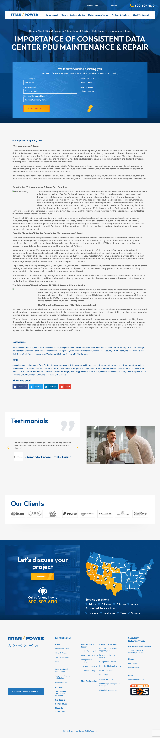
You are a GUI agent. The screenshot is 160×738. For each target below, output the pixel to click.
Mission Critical (132, 368)
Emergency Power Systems (113, 368)
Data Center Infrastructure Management (51, 350)
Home (48, 15)
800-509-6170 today (108, 73)
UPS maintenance (46, 374)
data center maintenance (81, 350)
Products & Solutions (120, 15)
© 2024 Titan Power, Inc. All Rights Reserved (80, 731)
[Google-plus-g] (36, 645)
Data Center (44, 365)
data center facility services (84, 365)
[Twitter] (15, 645)
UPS (22, 374)
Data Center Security (102, 350)
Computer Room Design (70, 347)
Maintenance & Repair (98, 15)
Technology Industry (79, 371)
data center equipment (23, 350)
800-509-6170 (42, 601)
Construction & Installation (73, 15)
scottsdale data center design (56, 371)
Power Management (36, 354)
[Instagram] (20, 645)
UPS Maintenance (80, 354)
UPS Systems (60, 374)
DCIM (115, 350)
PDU (142, 368)
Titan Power (94, 371)
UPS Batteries (31, 374)
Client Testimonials (141, 15)
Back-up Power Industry (23, 347)
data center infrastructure (108, 365)
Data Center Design (135, 347)
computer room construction (46, 347)
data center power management (80, 368)
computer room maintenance (94, 347)
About (55, 15)
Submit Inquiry (34, 108)
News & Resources (55, 31)
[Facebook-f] (9, 645)
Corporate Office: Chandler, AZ (26, 691)
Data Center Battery (117, 347)
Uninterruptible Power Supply (59, 354)
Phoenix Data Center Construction (28, 371)
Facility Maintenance (128, 350)
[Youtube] (31, 645)
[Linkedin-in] (25, 645)
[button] (20, 386)
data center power (56, 368)
